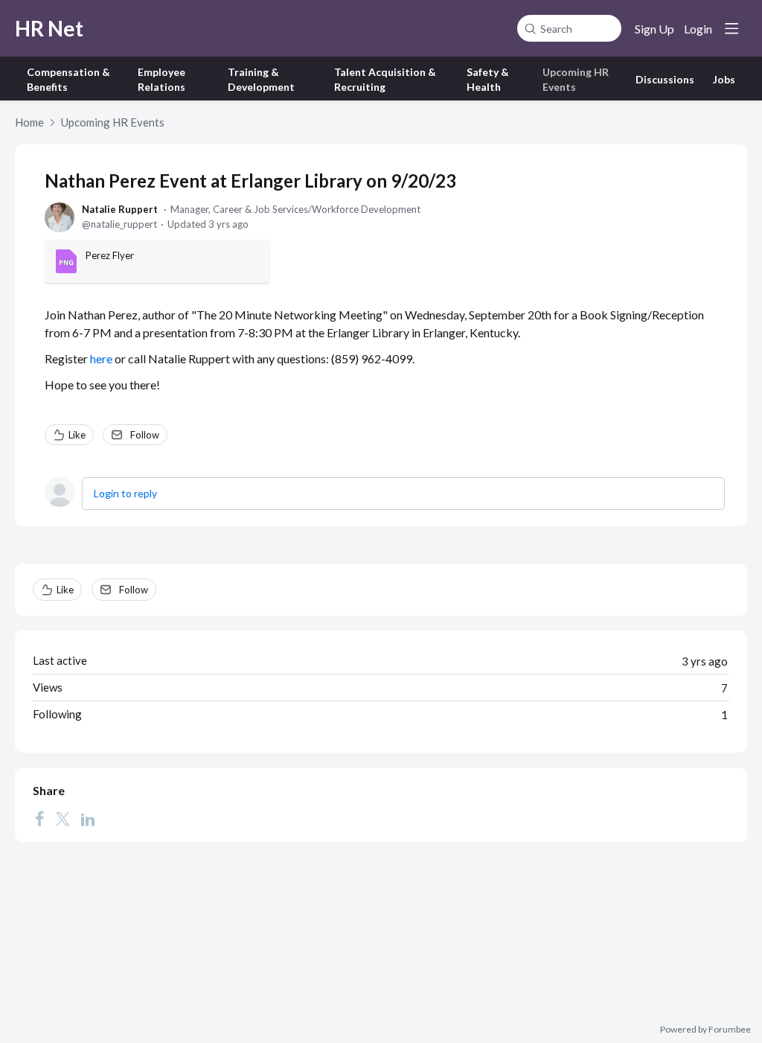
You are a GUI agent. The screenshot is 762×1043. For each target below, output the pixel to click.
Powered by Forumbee (705, 1029)
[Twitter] (62, 818)
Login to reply (125, 493)
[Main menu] (731, 28)
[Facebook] (39, 818)
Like (77, 435)
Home (29, 122)
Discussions (664, 79)
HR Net (49, 28)
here (101, 358)
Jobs (724, 79)
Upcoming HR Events (112, 122)
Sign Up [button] (654, 29)
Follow (144, 435)
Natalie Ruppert (120, 209)
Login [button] (698, 29)
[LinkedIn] (88, 818)
